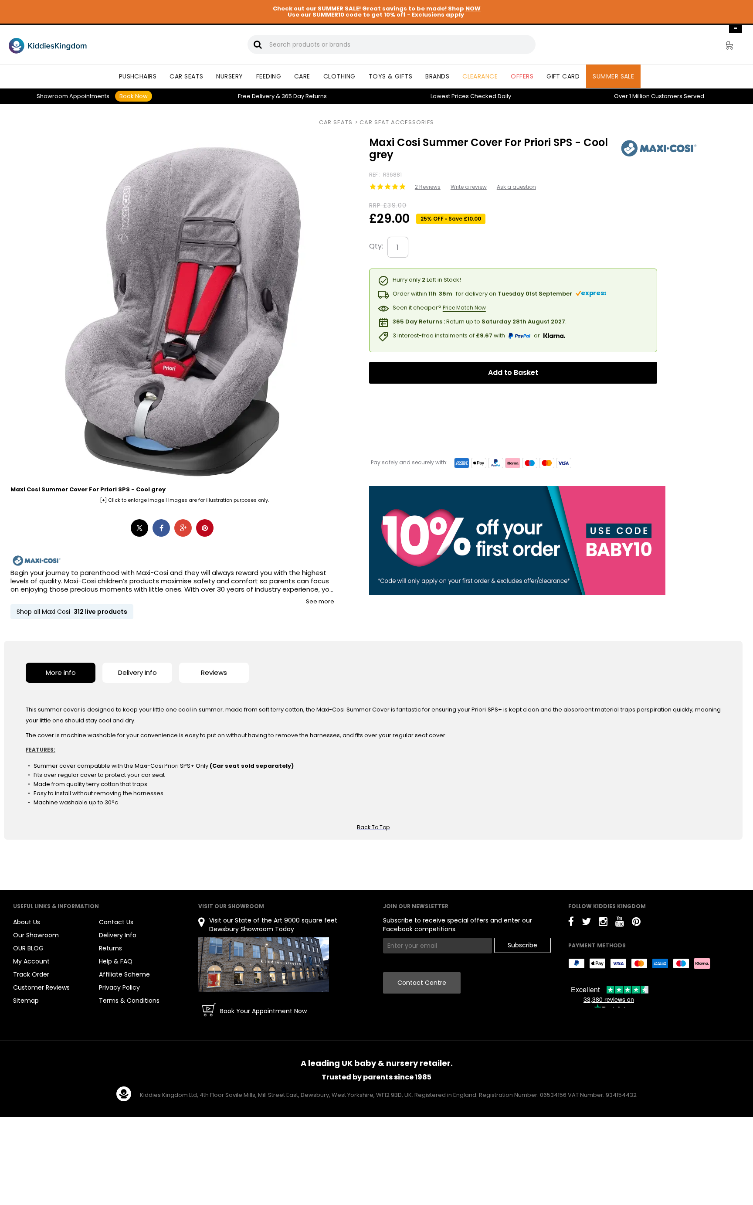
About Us (26, 922)
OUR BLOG (28, 948)
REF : (375, 174)
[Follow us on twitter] (586, 923)
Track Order (31, 974)
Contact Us (116, 922)
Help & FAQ (115, 961)
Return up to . (479, 321)
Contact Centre (421, 982)
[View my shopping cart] (723, 46)
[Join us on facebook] (571, 923)
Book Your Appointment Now (263, 1011)
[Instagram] (603, 923)
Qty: (376, 246)
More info (61, 672)
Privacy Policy (119, 987)
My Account (31, 961)
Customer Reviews (41, 987)
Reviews (214, 672)
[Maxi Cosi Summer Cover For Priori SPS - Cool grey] (658, 148)
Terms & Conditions (129, 1000)
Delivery (256, 96)
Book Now (133, 96)
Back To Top (373, 827)
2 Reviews (428, 187)
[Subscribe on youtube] (619, 923)
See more (320, 602)
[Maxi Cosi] (36, 560)
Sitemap (26, 1000)
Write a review (469, 187)
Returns (304, 96)
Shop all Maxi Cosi (72, 611)
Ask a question (516, 187)
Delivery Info (137, 672)
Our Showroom (36, 935)
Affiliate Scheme (124, 974)
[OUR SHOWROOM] (263, 964)
